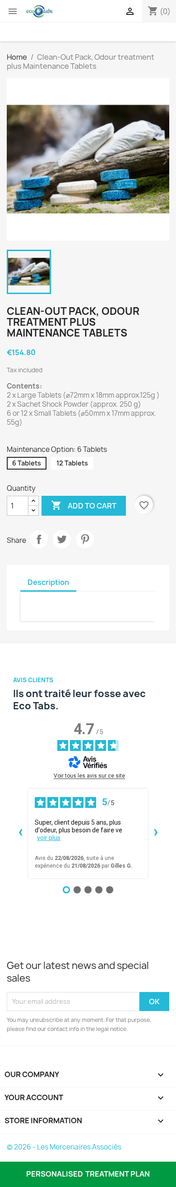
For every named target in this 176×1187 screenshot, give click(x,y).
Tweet (62, 539)
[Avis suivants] (155, 833)
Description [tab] (48, 582)
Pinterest (85, 539)
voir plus (48, 837)
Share (39, 539)
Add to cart (83, 505)
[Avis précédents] (20, 833)
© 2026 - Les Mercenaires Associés (64, 1147)
